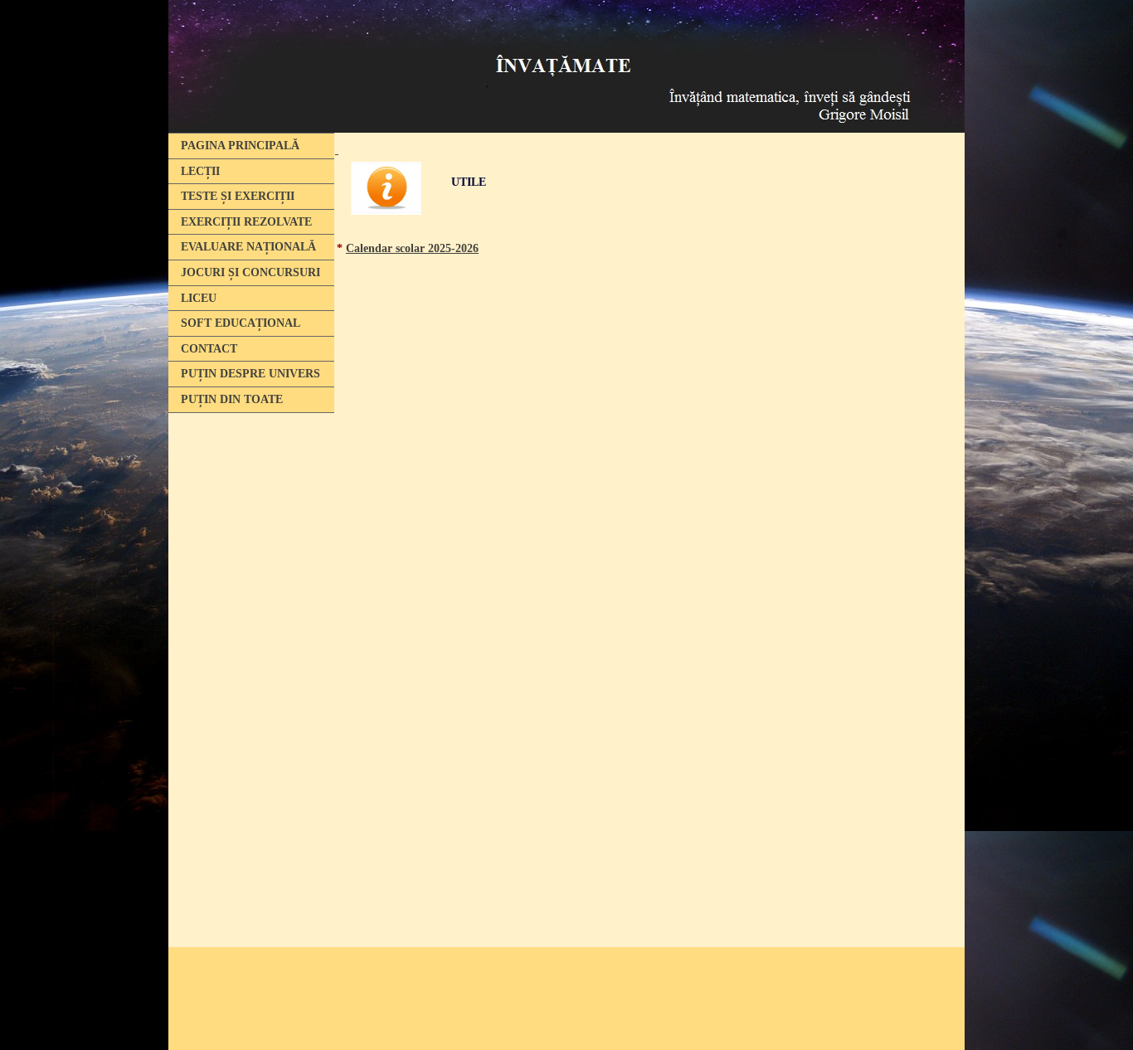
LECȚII (200, 171)
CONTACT (209, 349)
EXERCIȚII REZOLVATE (246, 222)
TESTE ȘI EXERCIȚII (237, 196)
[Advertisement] (247, 674)
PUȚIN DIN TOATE (232, 399)
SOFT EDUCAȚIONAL (240, 323)
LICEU (198, 298)
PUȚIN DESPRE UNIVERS (250, 373)
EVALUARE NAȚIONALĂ (248, 247)
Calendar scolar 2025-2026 (412, 248)
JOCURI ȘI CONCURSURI (250, 272)
